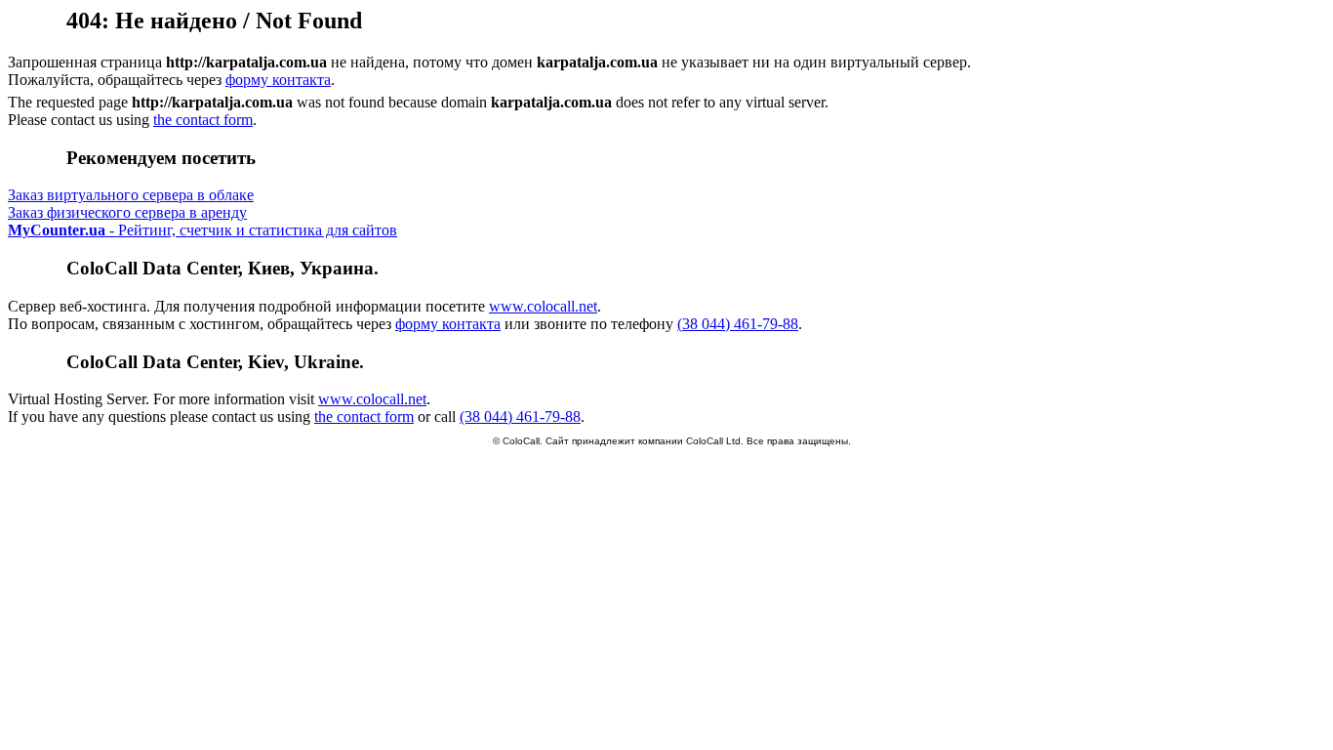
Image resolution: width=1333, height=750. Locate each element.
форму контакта (278, 79)
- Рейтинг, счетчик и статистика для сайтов (202, 230)
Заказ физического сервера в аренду (127, 212)
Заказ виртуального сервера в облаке (131, 195)
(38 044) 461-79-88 (737, 323)
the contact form (203, 119)
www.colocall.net (543, 306)
